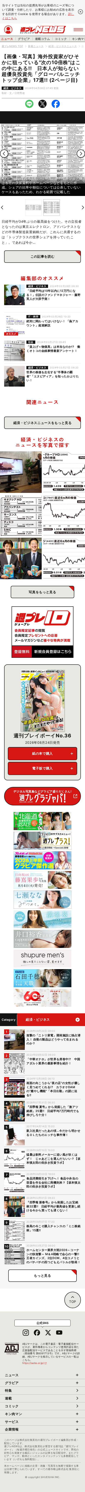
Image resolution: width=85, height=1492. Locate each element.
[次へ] (81, 153)
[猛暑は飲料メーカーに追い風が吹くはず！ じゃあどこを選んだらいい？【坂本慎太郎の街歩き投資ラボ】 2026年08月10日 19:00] (64, 472)
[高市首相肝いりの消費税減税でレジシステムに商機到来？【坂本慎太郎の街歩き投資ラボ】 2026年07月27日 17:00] (64, 558)
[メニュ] (78, 30)
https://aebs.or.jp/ (34, 1363)
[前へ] (4, 153)
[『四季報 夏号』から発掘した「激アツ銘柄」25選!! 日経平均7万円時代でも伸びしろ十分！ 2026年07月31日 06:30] (21, 558)
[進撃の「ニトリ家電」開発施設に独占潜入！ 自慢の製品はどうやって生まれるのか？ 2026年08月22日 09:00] (21, 472)
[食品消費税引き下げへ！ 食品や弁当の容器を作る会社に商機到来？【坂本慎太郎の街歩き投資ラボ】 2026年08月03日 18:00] (64, 515)
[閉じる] (80, 11)
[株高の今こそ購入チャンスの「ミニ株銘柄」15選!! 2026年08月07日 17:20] (21, 515)
